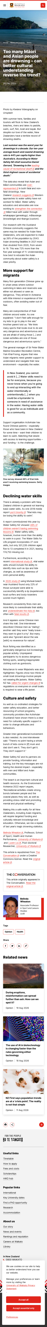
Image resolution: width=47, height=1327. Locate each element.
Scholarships (9, 1173)
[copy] (26, 945)
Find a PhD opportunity (15, 1202)
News (29, 42)
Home (5, 42)
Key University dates (14, 1197)
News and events (17, 42)
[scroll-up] (41, 1124)
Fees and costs (11, 1168)
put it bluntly (16, 512)
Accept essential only (23, 1308)
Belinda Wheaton (12, 832)
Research (8, 1207)
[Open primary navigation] (4, 5)
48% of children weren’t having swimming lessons (20, 528)
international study (20, 561)
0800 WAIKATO (14, 1259)
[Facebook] (5, 945)
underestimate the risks (20, 610)
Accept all (23, 1299)
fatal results (20, 614)
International (9, 1192)
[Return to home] (17, 5)
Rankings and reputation (15, 1236)
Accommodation (11, 1212)
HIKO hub (8, 1178)
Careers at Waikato (13, 1241)
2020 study (11, 581)
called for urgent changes (24, 683)
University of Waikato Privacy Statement (20, 1287)
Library (6, 1246)
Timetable (8, 1158)
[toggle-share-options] (12, 1124)
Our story (8, 1226)
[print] (5, 1124)
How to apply (10, 1163)
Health (20, 931)
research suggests (21, 195)
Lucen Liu (13, 842)
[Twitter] (12, 945)
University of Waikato (29, 839)
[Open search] (43, 5)
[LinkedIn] (19, 945)
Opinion (8, 931)
